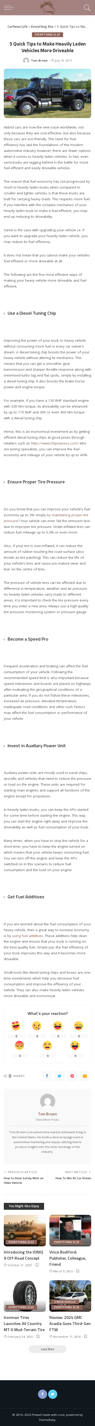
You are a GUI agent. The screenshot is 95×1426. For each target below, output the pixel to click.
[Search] (86, 7)
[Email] (85, 1076)
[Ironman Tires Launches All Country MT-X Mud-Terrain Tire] (25, 1296)
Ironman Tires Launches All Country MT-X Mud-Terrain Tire (24, 1323)
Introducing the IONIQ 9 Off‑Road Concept (23, 1255)
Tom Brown (39, 60)
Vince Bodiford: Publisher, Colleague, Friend (67, 1258)
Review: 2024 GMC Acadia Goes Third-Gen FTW (70, 1323)
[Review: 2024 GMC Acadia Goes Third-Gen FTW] (70, 1296)
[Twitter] (59, 1076)
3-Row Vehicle (65, 1302)
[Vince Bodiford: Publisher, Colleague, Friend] (70, 1230)
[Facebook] (47, 1076)
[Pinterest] (72, 1076)
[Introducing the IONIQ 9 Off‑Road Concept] (25, 1230)
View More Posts (47, 1119)
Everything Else (47, 34)
